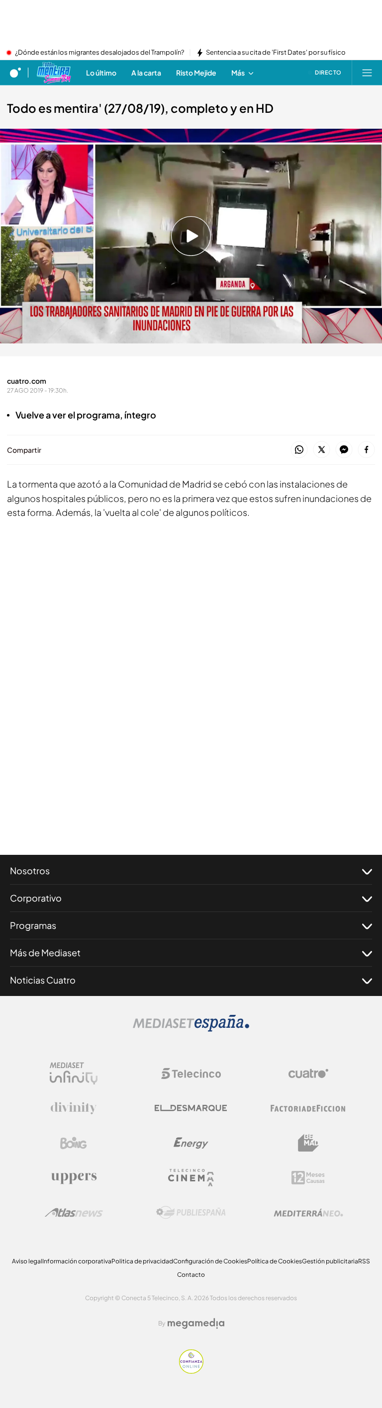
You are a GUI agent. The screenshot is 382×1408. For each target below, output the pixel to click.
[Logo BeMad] (308, 1143)
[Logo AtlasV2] (74, 1212)
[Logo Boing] (73, 1143)
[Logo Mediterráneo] (308, 1213)
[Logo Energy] (191, 1143)
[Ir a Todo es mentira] (53, 72)
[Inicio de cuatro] (15, 73)
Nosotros (30, 870)
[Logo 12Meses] (308, 1177)
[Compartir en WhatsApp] (299, 450)
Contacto (191, 1274)
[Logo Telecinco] (191, 1073)
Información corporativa (76, 1261)
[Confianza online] (191, 1370)
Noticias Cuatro (43, 980)
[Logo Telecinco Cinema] (191, 1177)
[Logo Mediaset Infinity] (73, 1073)
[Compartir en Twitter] (321, 450)
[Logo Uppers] (73, 1177)
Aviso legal (27, 1261)
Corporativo (36, 898)
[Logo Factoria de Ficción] (308, 1108)
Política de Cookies (274, 1261)
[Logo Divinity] (73, 1108)
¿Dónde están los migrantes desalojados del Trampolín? (99, 53)
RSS (364, 1261)
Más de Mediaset (45, 952)
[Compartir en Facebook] (366, 450)
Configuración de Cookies (210, 1261)
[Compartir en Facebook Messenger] (344, 450)
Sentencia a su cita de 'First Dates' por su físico (276, 53)
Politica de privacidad (142, 1261)
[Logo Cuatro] (308, 1073)
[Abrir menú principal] (367, 73)
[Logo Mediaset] (191, 1028)
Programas (33, 925)
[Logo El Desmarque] (191, 1108)
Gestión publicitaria (330, 1261)
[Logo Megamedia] (196, 1323)
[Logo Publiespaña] (191, 1212)
